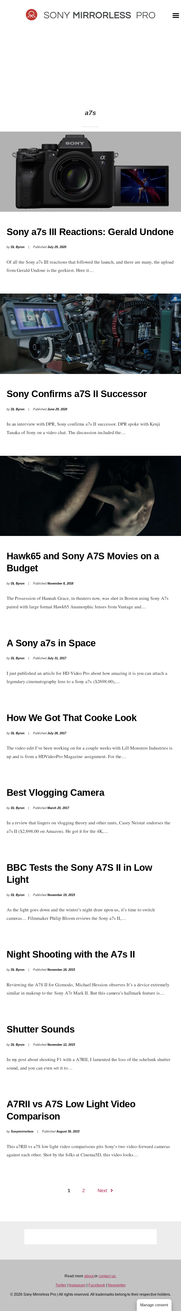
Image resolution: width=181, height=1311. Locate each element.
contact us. (107, 1276)
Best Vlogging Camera (55, 792)
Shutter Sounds (40, 1029)
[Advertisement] (90, 64)
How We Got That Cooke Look (72, 718)
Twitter (60, 1285)
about (89, 1276)
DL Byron (18, 247)
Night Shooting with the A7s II (71, 954)
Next (102, 1190)
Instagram (77, 1285)
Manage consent (154, 1305)
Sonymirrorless (22, 1131)
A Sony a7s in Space (51, 643)
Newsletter (117, 1285)
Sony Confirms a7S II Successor (77, 394)
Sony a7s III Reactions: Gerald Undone (90, 232)
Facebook (96, 1285)
